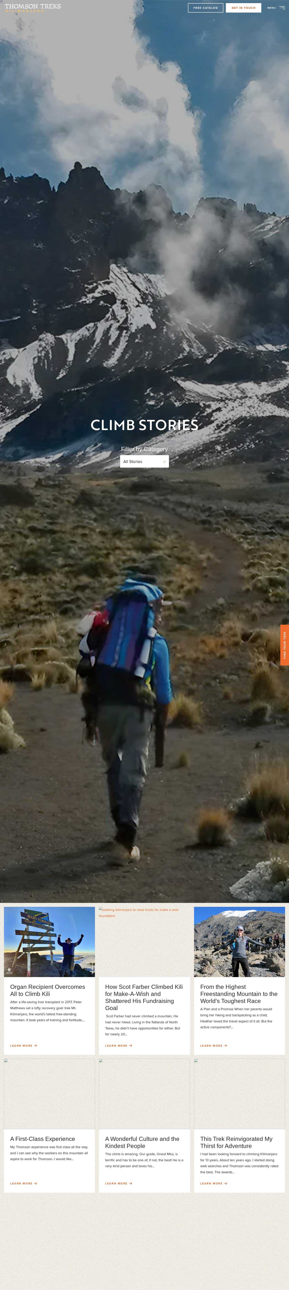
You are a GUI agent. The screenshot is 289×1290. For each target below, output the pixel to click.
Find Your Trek (285, 645)
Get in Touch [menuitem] (244, 8)
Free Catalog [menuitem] (205, 8)
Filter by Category (144, 449)
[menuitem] (35, 8)
